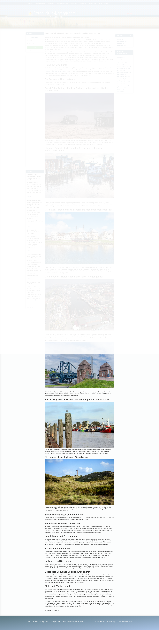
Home (29, 621)
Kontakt (64, 621)
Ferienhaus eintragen (50, 621)
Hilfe (59, 621)
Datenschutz (79, 621)
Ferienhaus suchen (37, 621)
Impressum (70, 621)
